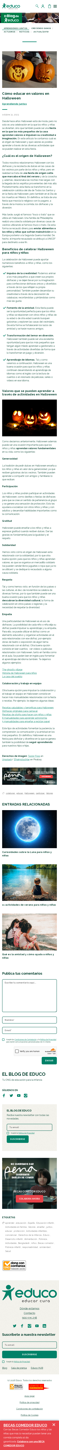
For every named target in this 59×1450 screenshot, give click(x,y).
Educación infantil (45, 1223)
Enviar (49, 1060)
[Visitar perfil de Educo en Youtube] (18, 1095)
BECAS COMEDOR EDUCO (25, 1425)
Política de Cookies (29, 1415)
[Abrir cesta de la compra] (49, 6)
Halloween (29, 793)
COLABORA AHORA (29, 1199)
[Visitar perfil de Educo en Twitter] (11, 1095)
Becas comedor (46, 1243)
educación (21, 1223)
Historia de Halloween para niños (19, 673)
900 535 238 (29, 1317)
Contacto (29, 1313)
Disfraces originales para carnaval (20, 711)
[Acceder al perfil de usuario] (43, 6)
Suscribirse (17, 1139)
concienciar (11, 1235)
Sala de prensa (19, 1368)
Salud (8, 1251)
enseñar (41, 1227)
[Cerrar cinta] (54, 1435)
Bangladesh (24, 1243)
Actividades (11, 1243)
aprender (9, 1223)
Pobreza (43, 1239)
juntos (49, 1227)
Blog (4, 1368)
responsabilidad (30, 1247)
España (31, 1223)
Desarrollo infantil (14, 1239)
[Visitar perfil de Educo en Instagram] (25, 1095)
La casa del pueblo (12, 676)
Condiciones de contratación (29, 1409)
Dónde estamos (29, 1308)
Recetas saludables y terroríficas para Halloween (28, 707)
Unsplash (7, 759)
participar (40, 793)
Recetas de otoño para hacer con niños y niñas (27, 714)
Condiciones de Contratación (26, 1040)
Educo (46, 1235)
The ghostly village (12, 669)
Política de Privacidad (48, 1040)
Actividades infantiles (36, 1231)
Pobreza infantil (13, 1247)
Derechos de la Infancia (30, 1235)
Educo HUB (37, 1368)
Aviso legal (29, 1396)
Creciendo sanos (41, 28)
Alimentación (30, 1239)
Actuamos (9, 32)
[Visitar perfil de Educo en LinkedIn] (44, 1325)
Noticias (24, 32)
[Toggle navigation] (55, 6)
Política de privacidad (29, 1402)
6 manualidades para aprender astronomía (24, 718)
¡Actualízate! (41, 32)
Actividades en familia (16, 1227)
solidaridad (45, 1247)
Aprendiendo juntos (15, 28)
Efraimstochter (22, 759)
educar (19, 793)
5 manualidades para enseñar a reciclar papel (26, 721)
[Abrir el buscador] (37, 6)
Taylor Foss (34, 756)
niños (34, 1243)
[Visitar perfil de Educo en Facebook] (4, 1095)
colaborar (10, 793)
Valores (49, 793)
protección (19, 1231)
